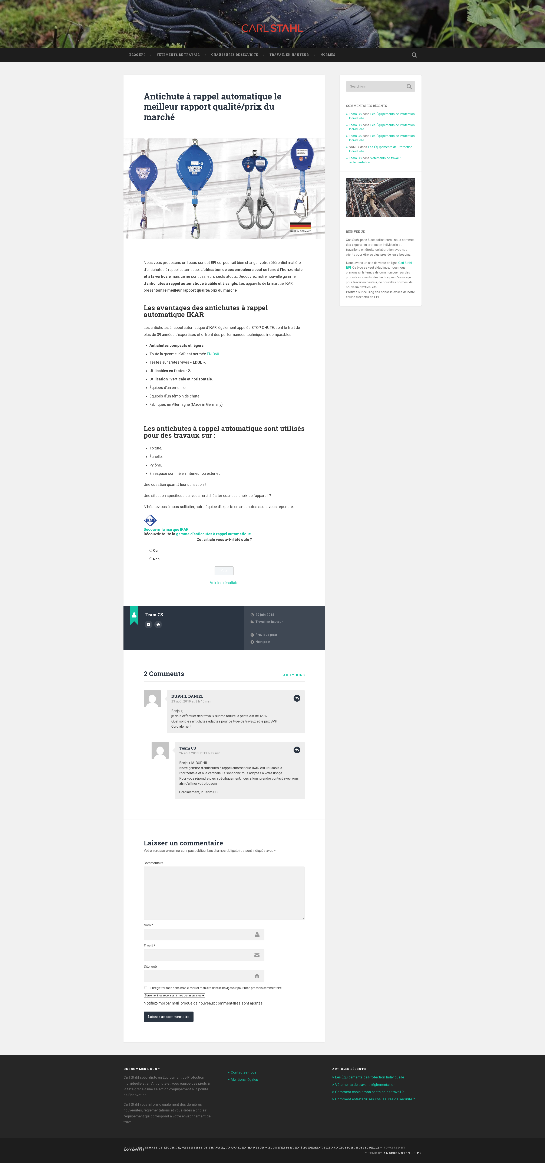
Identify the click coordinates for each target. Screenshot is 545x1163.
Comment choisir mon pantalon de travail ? (369, 1092)
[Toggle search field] (414, 55)
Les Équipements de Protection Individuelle (369, 1077)
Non (156, 559)
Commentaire (154, 863)
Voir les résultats (224, 582)
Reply (297, 698)
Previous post (266, 635)
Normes (327, 55)
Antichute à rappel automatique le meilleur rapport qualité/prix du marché (212, 106)
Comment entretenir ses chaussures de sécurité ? (375, 1099)
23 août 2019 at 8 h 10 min (191, 701)
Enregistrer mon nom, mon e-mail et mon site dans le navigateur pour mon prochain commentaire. (216, 988)
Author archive (148, 624)
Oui (155, 550)
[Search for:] (380, 86)
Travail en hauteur (289, 55)
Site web (150, 966)
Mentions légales (244, 1079)
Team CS (355, 114)
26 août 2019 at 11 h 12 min (199, 753)
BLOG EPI (137, 55)
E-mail (149, 946)
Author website (158, 624)
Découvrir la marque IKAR (166, 529)
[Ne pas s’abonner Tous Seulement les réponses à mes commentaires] (224, 995)
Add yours (294, 675)
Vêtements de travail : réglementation (365, 1084)
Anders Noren (396, 1153)
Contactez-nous (244, 1072)
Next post (262, 642)
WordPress (133, 1150)
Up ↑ (418, 1153)
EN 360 (213, 354)
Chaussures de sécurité (234, 55)
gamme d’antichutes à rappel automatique (213, 534)
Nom (148, 925)
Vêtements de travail (178, 55)
